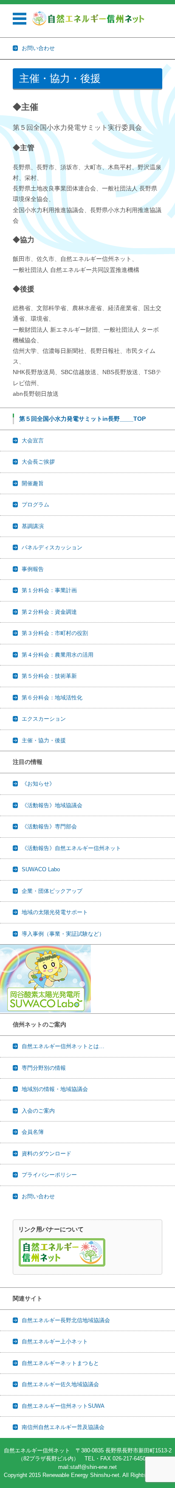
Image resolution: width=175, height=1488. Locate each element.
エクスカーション (44, 719)
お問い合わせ (38, 1196)
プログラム (35, 504)
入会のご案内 (38, 1111)
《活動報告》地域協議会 (52, 805)
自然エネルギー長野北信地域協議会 (66, 1320)
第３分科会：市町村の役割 (55, 633)
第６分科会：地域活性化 (52, 697)
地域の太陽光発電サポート (55, 912)
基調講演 (33, 526)
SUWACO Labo (41, 869)
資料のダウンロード (46, 1153)
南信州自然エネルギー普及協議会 (63, 1427)
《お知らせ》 (38, 783)
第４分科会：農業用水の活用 (57, 655)
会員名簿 (33, 1132)
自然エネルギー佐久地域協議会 (60, 1384)
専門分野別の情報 (44, 1068)
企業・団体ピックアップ (52, 891)
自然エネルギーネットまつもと (60, 1363)
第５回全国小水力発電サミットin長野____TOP (82, 418)
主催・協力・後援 (44, 740)
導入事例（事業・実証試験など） (63, 934)
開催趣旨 (33, 483)
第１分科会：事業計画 (49, 590)
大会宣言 (33, 440)
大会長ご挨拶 (38, 462)
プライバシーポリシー (49, 1175)
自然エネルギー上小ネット (55, 1341)
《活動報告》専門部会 (49, 826)
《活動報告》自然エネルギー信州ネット (71, 848)
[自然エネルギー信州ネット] (88, 18)
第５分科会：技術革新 (49, 676)
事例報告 (33, 569)
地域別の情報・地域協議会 (55, 1089)
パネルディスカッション (52, 547)
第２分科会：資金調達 (49, 612)
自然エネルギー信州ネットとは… (63, 1046)
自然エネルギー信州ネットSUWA (63, 1406)
